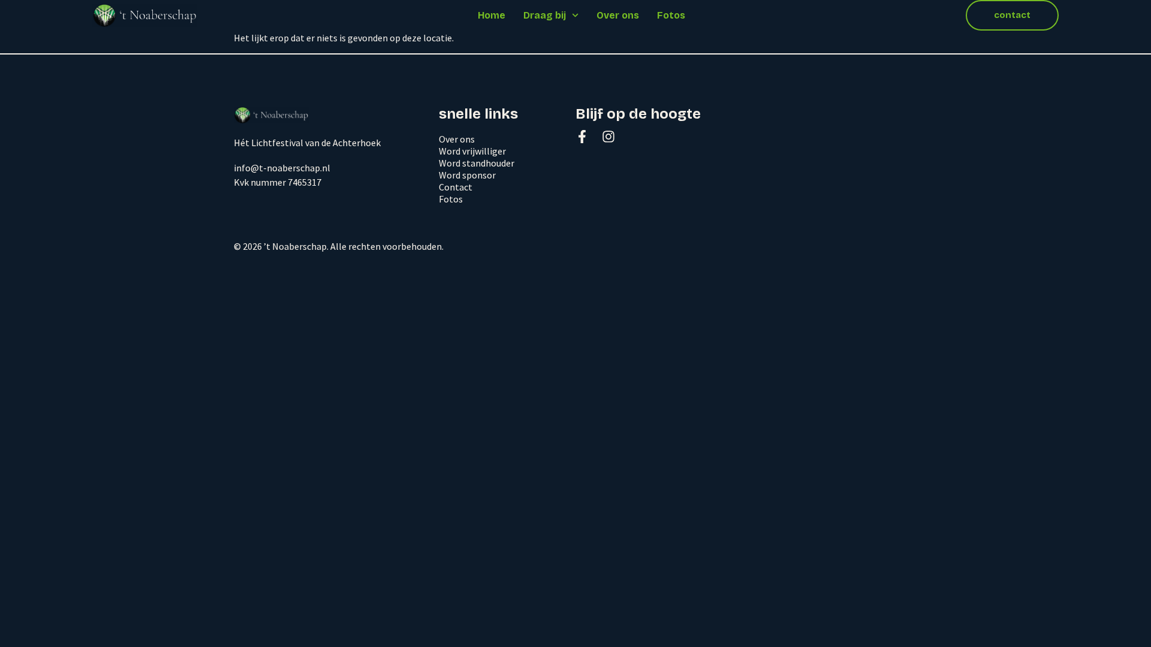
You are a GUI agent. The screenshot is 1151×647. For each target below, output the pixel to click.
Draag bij (544, 15)
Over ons (617, 15)
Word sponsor (467, 175)
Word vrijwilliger (472, 151)
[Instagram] (608, 136)
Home (491, 15)
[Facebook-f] (582, 136)
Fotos (671, 15)
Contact (455, 187)
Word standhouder (476, 163)
